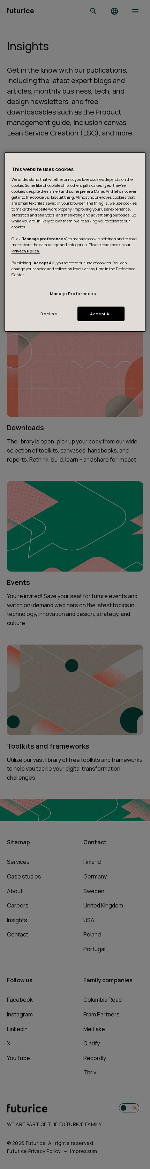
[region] (75, 242)
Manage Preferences (73, 293)
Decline (48, 313)
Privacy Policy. (26, 250)
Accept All (101, 313)
